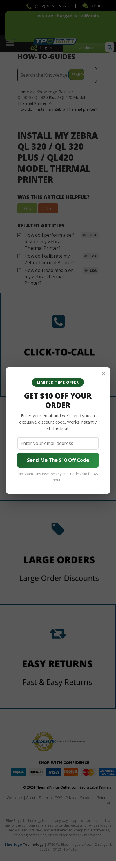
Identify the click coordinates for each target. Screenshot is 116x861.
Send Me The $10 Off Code (58, 460)
